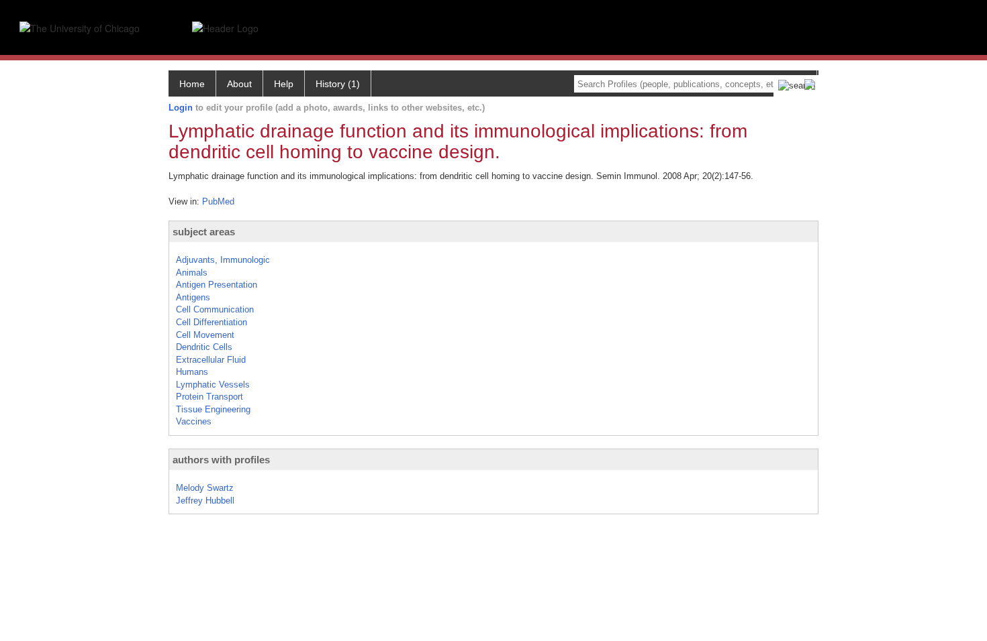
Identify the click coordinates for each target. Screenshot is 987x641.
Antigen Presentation (216, 285)
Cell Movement (205, 335)
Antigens (193, 297)
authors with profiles (221, 459)
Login (181, 108)
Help (283, 83)
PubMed (218, 201)
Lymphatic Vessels (213, 385)
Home (192, 83)
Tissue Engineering (213, 409)
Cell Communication (215, 309)
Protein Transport (209, 397)
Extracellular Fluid (211, 360)
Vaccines (193, 421)
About (239, 83)
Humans (192, 372)
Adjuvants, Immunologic (223, 260)
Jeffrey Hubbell (205, 501)
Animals (191, 273)
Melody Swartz (205, 488)
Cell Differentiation (211, 322)
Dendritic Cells (204, 347)
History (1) (338, 83)
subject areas (204, 231)
